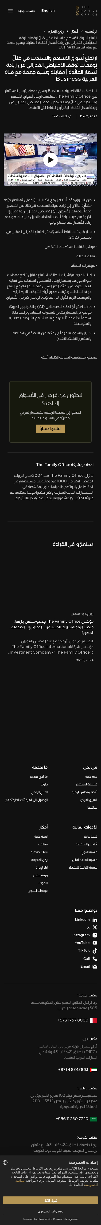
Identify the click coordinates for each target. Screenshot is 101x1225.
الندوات (43, 883)
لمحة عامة (90, 836)
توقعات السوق (38, 890)
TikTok (84, 950)
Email (85, 966)
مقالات (43, 844)
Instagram (81, 935)
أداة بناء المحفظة (86, 844)
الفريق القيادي (88, 800)
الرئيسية (91, 31)
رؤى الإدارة (56, 31)
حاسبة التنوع (89, 852)
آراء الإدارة (42, 867)
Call (86, 959)
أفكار (74, 31)
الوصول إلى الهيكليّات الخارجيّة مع (26, 800)
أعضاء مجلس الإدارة (84, 792)
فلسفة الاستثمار (86, 784)
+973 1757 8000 (73, 1020)
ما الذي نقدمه (39, 776)
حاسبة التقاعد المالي (84, 860)
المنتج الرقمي (39, 792)
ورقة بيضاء (40, 875)
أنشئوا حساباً (50, 429)
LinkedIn (82, 920)
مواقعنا (92, 807)
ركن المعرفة (39, 860)
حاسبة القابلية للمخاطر (83, 867)
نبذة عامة (91, 776)
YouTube (82, 943)
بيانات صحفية (39, 852)
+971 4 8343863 (73, 1070)
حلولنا (44, 784)
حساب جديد (26, 11)
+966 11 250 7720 (72, 1119)
